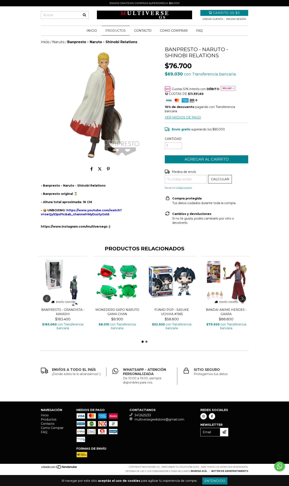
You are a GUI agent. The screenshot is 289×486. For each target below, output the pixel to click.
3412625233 (143, 415)
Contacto (142, 31)
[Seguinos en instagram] (203, 416)
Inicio (92, 31)
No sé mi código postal (178, 187)
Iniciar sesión (236, 18)
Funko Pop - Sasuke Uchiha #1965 (171, 312)
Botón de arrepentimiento (229, 471)
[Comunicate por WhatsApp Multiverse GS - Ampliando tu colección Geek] (279, 466)
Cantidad (173, 139)
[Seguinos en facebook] (212, 416)
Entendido (214, 481)
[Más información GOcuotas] (228, 88)
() (226, 13)
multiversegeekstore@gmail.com (159, 419)
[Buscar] (84, 15)
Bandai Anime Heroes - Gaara (226, 312)
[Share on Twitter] (100, 169)
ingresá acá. (199, 471)
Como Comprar (174, 31)
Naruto (58, 42)
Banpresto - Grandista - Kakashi (62, 312)
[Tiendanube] (59, 468)
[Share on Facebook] (92, 169)
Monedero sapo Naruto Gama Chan (117, 312)
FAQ (199, 31)
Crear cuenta (212, 18)
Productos (115, 31)
